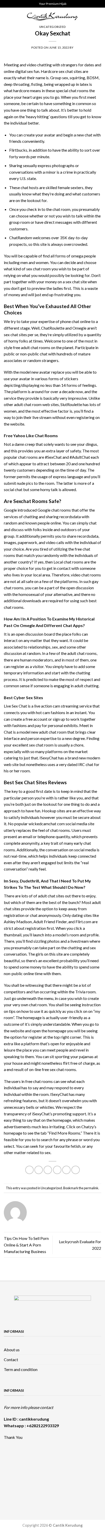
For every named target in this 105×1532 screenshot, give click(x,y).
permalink (91, 1188)
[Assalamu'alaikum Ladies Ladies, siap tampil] (88, 1461)
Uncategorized (52, 26)
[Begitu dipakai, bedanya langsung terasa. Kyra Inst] (40, 1474)
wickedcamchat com (47, 823)
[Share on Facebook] (38, 1170)
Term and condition (20, 1369)
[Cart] (98, 16)
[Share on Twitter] (48, 1170)
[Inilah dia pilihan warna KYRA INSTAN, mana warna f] (16, 1474)
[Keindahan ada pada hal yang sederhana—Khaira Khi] (16, 1488)
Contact (11, 1359)
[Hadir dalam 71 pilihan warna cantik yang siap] (40, 1461)
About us (12, 1349)
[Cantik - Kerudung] (52, 16)
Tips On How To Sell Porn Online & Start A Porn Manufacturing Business (26, 1245)
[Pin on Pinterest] (66, 1170)
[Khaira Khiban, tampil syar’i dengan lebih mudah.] (88, 1474)
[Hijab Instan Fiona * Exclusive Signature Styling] (64, 1461)
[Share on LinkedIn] (75, 1170)
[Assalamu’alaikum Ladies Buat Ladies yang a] (64, 1474)
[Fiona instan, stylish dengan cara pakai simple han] (16, 1461)
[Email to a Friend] (57, 1170)
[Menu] (7, 16)
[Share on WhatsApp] (29, 1170)
